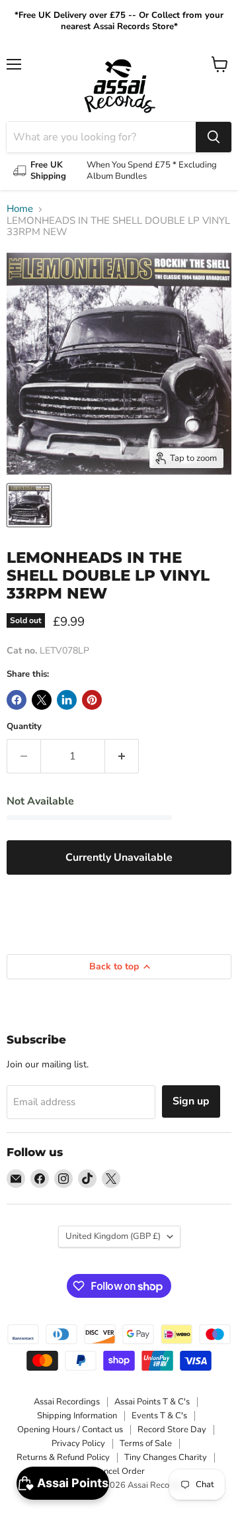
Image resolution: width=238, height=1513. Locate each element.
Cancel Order (119, 1471)
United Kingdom (113, 1236)
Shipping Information (77, 1416)
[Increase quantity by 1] (122, 756)
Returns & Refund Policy (63, 1457)
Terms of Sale (146, 1443)
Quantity (24, 727)
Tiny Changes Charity (165, 1457)
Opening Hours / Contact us (70, 1430)
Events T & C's (159, 1416)
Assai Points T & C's (152, 1402)
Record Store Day (172, 1430)
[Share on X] (42, 700)
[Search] (213, 137)
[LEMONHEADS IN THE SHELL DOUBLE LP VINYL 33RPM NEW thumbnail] (29, 505)
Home (20, 209)
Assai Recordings (67, 1402)
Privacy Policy (78, 1443)
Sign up (191, 1101)
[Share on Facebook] (16, 700)
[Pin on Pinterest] (92, 700)
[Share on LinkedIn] (67, 700)
